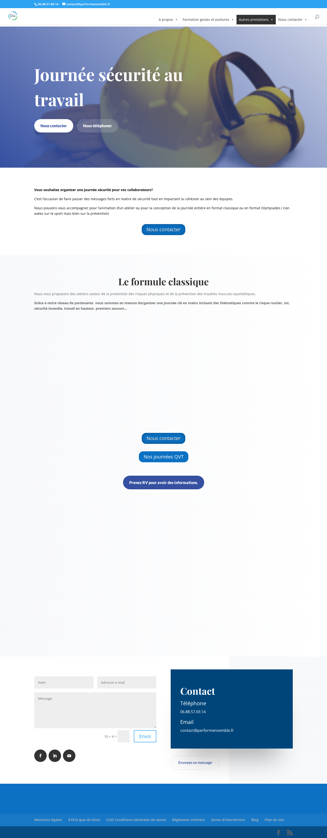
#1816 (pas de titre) (84, 820)
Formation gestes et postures (206, 19)
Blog (255, 820)
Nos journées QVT (164, 456)
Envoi (145, 736)
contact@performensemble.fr (207, 730)
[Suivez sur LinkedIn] (55, 756)
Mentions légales (48, 820)
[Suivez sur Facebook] (40, 756)
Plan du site (274, 820)
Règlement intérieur (188, 820)
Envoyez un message (195, 762)
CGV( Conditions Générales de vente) (136, 820)
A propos (166, 19)
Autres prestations (254, 19)
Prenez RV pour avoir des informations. (163, 482)
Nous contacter (290, 19)
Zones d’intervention (228, 820)
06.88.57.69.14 (193, 711)
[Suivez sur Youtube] (69, 756)
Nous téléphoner (97, 125)
